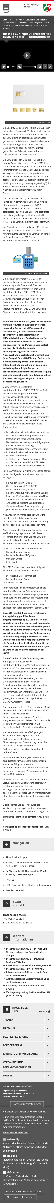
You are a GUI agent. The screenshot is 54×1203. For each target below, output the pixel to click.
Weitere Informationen (15, 1132)
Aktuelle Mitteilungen (16, 857)
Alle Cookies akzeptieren (20, 1197)
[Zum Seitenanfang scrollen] (48, 1197)
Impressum (8, 1090)
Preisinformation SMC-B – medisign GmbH (28, 965)
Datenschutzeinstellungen (27, 1104)
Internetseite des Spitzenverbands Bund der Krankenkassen (27, 974)
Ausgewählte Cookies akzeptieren (24, 1191)
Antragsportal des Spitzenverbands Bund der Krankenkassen (27, 981)
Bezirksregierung (15, 1036)
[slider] (8, 66)
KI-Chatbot (13, 1172)
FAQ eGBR (11, 879)
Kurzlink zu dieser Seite (13, 1096)
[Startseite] (37, 8)
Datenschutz (21, 1090)
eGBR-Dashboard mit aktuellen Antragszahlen (28, 885)
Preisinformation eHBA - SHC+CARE (25, 969)
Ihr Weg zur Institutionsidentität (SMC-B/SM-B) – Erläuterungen (26, 873)
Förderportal (12, 1045)
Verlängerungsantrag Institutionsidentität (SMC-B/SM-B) (28, 994)
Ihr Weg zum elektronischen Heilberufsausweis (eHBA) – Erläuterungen (27, 864)
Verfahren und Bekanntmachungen (17, 1065)
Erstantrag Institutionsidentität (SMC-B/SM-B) (26, 987)
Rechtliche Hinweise (12, 1093)
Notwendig (13, 1139)
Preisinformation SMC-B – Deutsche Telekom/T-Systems (25, 961)
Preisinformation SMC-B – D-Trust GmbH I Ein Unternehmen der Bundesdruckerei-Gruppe (28, 952)
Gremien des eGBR (15, 890)
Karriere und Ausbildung (20, 1053)
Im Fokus (9, 1028)
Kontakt (27, 1093)
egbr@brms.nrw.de (21, 922)
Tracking (12, 1155)
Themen (8, 1019)
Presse (8, 1075)
